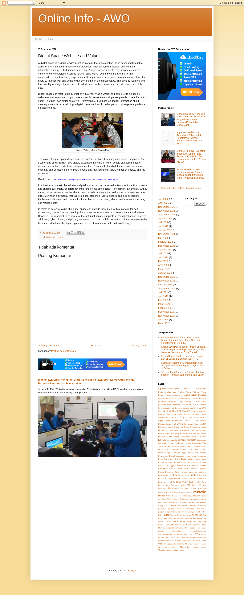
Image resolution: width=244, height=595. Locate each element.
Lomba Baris (200, 482)
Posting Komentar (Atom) (64, 351)
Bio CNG (178, 401)
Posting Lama (139, 345)
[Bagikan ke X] (76, 233)
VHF (184, 541)
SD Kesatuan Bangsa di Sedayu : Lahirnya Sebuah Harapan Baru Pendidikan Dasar (183, 373)
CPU (168, 414)
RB (159, 515)
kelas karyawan (199, 456)
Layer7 (184, 479)
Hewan (161, 433)
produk (161, 512)
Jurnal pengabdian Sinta (176, 449)
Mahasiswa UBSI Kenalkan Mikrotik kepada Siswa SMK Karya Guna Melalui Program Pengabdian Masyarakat (191, 119)
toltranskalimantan (198, 531)
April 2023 (163, 265)
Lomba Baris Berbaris (168, 485)
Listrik (166, 482)
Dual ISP (188, 421)
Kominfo (195, 462)
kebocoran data (183, 456)
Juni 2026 (163, 199)
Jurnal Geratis (193, 446)
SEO (169, 521)
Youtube (162, 550)
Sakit (165, 518)
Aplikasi (196, 392)
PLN (198, 509)
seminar (161, 521)
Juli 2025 (163, 222)
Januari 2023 (165, 273)
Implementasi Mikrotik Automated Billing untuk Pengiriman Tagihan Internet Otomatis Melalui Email (189, 138)
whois (190, 544)
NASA (168, 499)
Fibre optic (198, 424)
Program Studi (179, 512)
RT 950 (195, 515)
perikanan (190, 509)
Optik (160, 502)
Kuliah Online (175, 469)
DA (193, 414)
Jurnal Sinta (194, 449)
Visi (193, 541)
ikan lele (192, 433)
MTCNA (196, 496)
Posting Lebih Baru (49, 345)
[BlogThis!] (72, 233)
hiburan (168, 433)
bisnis (185, 401)
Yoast (203, 547)
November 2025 (166, 210)
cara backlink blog (193, 408)
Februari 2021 (165, 308)
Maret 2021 (164, 304)
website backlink (174, 544)
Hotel (182, 433)
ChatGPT (186, 411)
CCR (204, 408)
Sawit (186, 518)
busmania (201, 405)
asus (193, 395)
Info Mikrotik (174, 437)
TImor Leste (189, 528)
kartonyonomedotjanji (196, 453)
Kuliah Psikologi (165, 472)
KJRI (183, 462)
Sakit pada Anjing (176, 518)
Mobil (180, 496)
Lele (190, 479)
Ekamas (161, 424)
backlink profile (177, 398)
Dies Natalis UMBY (197, 417)
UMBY (172, 537)
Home (38, 38)
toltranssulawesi (165, 534)
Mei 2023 (163, 261)
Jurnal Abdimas (178, 446)
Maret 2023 (164, 269)
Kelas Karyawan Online (169, 459)
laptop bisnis (183, 475)
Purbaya (190, 512)
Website (162, 544)
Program (169, 512)
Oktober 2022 (165, 284)
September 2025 (167, 214)
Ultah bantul (163, 537)
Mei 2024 (163, 238)
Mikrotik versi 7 (165, 496)
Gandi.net (178, 427)
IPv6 (204, 437)
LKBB (172, 482)
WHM (184, 544)
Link (50, 38)
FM (204, 424)
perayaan (162, 509)
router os (187, 515)
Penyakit (202, 505)
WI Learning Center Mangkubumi (174, 547)
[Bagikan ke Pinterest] (83, 233)
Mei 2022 (163, 300)
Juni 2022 (163, 296)
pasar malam (182, 502)
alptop (187, 389)
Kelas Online (187, 459)
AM (191, 389)
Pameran (171, 502)
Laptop (173, 474)
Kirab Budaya (174, 462)
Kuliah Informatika (190, 465)
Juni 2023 (163, 257)
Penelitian (201, 502)
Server (182, 521)
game (170, 427)
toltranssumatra (180, 534)
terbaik (169, 528)
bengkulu (162, 401)
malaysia (202, 488)
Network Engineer (180, 499)
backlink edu (164, 398)
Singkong (201, 521)
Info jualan (163, 437)
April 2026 (163, 203)
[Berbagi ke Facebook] (79, 233)
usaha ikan (171, 541)
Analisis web (170, 392)
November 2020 (166, 315)
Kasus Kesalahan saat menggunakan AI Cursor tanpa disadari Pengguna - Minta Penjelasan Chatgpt (190, 173)
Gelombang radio (198, 427)
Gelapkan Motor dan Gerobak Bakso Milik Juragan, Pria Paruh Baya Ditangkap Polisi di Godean (183, 366)
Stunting (190, 525)
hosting (176, 433)
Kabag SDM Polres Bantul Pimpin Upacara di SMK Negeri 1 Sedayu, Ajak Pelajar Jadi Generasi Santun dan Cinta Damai (183, 350)
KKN (188, 462)
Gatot (186, 427)
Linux (160, 482)
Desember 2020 (166, 311)
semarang (201, 518)
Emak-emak (171, 424)
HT (186, 433)
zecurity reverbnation (175, 550)
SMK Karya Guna (177, 525)
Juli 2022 (163, 292)
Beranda (95, 345)
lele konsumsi (199, 479)
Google (161, 430)
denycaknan (171, 417)
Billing (170, 401)
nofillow (202, 499)
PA (165, 502)
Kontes (203, 462)
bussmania (180, 408)
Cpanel (161, 414)
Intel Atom (184, 437)
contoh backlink (199, 411)
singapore (191, 521)
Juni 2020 (163, 319)
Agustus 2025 (165, 218)
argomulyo (177, 395)
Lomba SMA (185, 485)
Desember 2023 (166, 246)
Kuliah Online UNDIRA (195, 469)
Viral (189, 541)
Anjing (188, 392)
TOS (197, 534)
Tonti (191, 534)
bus (194, 405)
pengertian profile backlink (183, 505)
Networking (193, 499)
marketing (162, 493)
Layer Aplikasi (174, 479)
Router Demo (176, 515)
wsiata (196, 547)
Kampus (167, 453)
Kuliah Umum (181, 472)
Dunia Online (200, 421)
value (60, 237)
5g (159, 388)
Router (165, 515)
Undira (179, 537)
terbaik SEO (177, 528)
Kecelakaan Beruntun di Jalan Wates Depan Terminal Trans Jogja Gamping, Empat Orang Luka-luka (181, 340)
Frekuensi (162, 427)
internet (192, 436)
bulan (188, 405)
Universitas (187, 537)
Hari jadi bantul (198, 430)
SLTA (167, 525)
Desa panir (183, 417)
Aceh (164, 389)
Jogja (160, 446)
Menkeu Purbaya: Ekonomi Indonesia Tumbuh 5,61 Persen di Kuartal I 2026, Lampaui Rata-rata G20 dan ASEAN (191, 156)
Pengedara (163, 505)
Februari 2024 (165, 242)
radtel (203, 512)
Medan (177, 493)
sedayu (193, 518)
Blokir (198, 401)
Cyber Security (184, 414)
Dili (172, 421)
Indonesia (201, 433)
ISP (159, 440)
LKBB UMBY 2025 (184, 482)
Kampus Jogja (179, 453)
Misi (175, 496)
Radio (197, 512)
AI (182, 389)
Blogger (132, 570)
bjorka (192, 401)
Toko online (201, 528)
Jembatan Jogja (165, 443)
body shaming (173, 405)
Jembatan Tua (199, 443)
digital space (51, 237)
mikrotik (199, 492)
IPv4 (199, 437)
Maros (170, 493)
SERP (175, 521)
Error (179, 424)
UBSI (203, 534)
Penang (192, 502)
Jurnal (167, 446)
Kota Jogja (169, 465)
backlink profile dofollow (195, 398)
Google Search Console (177, 430)
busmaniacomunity (166, 408)
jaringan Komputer (187, 440)
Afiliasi (170, 389)
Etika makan (187, 424)
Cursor (173, 414)
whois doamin (199, 544)
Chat (169, 411)
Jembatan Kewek (183, 443)
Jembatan (201, 440)
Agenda (177, 389)
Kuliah (178, 465)
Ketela (198, 459)
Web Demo (201, 541)
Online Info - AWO (84, 18)
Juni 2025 (163, 226)
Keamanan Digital (166, 456)
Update (195, 537)
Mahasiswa (173, 488)
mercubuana (186, 493)
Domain (178, 420)
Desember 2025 (166, 207)
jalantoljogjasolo (170, 440)
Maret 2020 (164, 323)
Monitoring (188, 496)
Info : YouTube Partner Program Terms (181, 188)
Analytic (181, 392)
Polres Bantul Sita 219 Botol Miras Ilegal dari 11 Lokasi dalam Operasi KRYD (182, 357)
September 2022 (167, 288)
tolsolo (161, 531)
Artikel (187, 395)
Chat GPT (176, 411)
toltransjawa (177, 531)
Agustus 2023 (165, 249)
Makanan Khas (188, 488)
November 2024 (166, 234)
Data (197, 414)
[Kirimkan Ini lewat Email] (68, 233)
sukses (197, 525)
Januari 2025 (165, 230)
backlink (202, 395)
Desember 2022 (166, 277)
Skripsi (161, 525)
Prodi (203, 509)
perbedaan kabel (176, 509)
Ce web (161, 411)
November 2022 (166, 280)
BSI (183, 405)
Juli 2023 (163, 253)
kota (160, 465)
